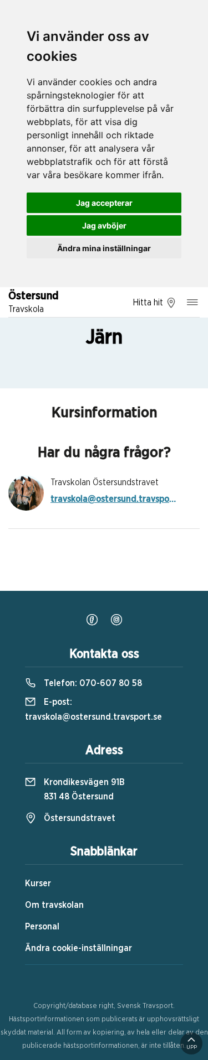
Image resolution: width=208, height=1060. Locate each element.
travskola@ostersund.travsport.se (114, 499)
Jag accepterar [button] (104, 202)
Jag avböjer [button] (104, 225)
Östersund (33, 302)
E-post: (93, 709)
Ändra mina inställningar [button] (104, 248)
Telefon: (92, 683)
